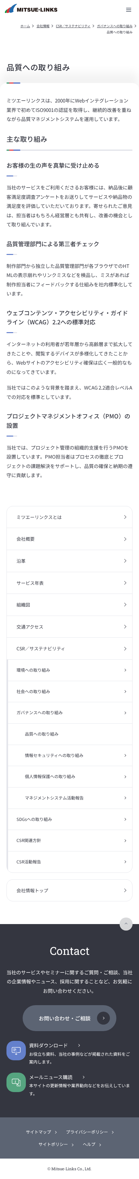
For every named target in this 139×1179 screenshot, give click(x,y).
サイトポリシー (53, 1144)
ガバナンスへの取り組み (115, 25)
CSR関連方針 (28, 840)
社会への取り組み (33, 691)
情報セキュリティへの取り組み (54, 755)
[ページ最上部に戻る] (126, 924)
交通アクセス (29, 626)
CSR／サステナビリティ (73, 25)
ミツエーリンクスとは (39, 517)
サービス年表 (30, 583)
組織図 (23, 604)
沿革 (21, 561)
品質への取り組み (42, 734)
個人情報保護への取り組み (50, 776)
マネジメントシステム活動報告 (54, 798)
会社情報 (43, 25)
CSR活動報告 (28, 862)
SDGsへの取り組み (34, 819)
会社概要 (25, 538)
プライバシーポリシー (87, 1132)
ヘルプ (89, 1144)
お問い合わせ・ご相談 (65, 1018)
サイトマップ (38, 1132)
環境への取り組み (33, 670)
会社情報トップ (32, 890)
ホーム (25, 25)
